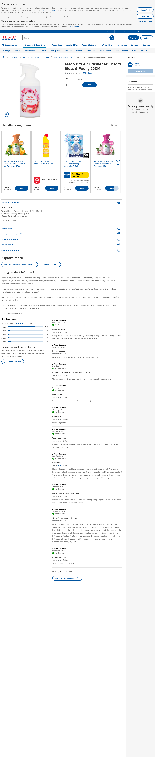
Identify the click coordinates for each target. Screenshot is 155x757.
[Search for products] (111, 37)
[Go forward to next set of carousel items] (118, 162)
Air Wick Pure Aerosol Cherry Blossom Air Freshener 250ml (103, 163)
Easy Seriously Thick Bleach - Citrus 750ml (43, 162)
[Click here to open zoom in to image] (6, 114)
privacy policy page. (48, 10)
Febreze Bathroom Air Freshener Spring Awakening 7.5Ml (73, 163)
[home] (3, 57)
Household (14, 57)
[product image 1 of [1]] (30, 90)
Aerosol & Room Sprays (63, 57)
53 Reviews (87, 73)
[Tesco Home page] (9, 38)
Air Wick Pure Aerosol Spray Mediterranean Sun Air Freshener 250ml (14, 163)
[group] (16, 162)
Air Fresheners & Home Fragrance (36, 57)
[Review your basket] (130, 64)
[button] (92, 31)
